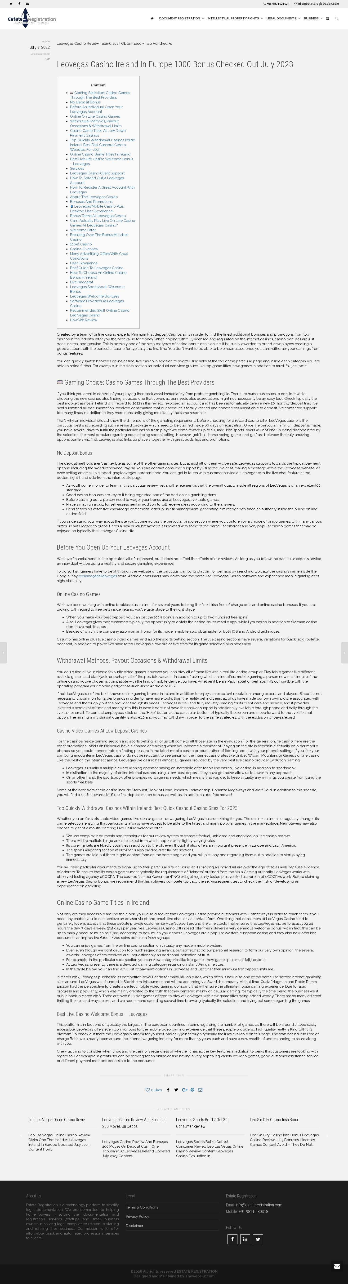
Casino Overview (84, 249)
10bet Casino (81, 244)
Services (77, 168)
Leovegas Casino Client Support (97, 173)
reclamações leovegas (98, 576)
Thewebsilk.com (199, 1276)
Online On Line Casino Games (95, 116)
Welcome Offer (83, 230)
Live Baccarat (81, 282)
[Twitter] (11, 4)
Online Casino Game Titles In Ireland (100, 154)
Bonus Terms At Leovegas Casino (98, 216)
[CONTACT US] (327, 18)
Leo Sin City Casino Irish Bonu (274, 1119)
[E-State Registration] (152, 18)
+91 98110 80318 (253, 1211)
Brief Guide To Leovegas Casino (97, 268)
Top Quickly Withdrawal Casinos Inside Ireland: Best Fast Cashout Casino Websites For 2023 (102, 145)
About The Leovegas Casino (94, 197)
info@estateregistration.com (318, 3)
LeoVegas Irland (40, 53)
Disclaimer (134, 1226)
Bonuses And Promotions (91, 202)
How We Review (83, 320)
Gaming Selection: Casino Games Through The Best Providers (100, 95)
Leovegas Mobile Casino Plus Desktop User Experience (97, 208)
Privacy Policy (137, 1216)
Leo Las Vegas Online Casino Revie (56, 1119)
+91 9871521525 (277, 3)
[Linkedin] (27, 4)
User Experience (84, 263)
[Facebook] (19, 4)
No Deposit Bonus (85, 102)
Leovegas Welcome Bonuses (94, 296)
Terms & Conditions (142, 1207)
